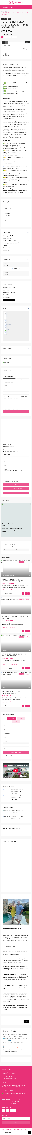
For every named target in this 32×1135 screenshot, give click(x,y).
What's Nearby (7, 359)
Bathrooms (7, 733)
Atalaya (5, 612)
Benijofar (10, 612)
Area (5, 741)
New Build (4, 18)
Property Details (8, 232)
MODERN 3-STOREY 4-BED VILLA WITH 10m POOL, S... (14, 692)
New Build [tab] (11, 718)
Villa (6, 11)
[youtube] (11, 1110)
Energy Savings (7, 348)
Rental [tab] (15, 721)
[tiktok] (7, 1110)
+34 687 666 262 (8, 1076)
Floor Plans (6, 259)
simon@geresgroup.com (11, 451)
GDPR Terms (15, 409)
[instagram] (14, 1110)
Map (4, 308)
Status (5, 745)
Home (2, 11)
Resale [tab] (21, 718)
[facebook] (3, 1110)
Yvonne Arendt (7, 524)
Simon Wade (7, 444)
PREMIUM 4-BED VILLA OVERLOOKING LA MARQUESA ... (13, 580)
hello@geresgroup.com (10, 1078)
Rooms (6, 725)
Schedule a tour (7, 371)
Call (16, 488)
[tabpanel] (16, 740)
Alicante (13, 292)
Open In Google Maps (9, 300)
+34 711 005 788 (9, 449)
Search (5, 1018)
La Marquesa (6, 575)
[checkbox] (3, 409)
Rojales (11, 34)
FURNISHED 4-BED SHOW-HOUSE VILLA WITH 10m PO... (14, 655)
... (9, 531)
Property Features (8, 202)
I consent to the (11, 409)
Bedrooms (7, 729)
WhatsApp (16, 493)
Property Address (8, 284)
